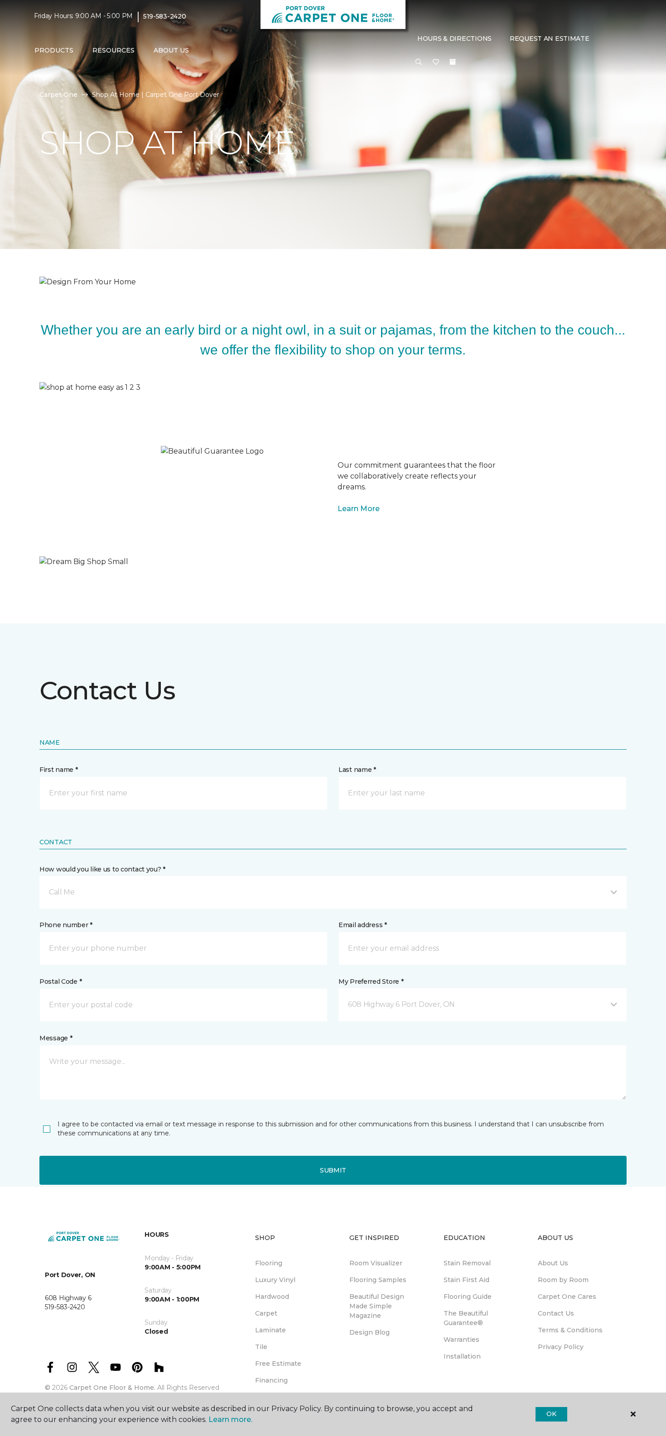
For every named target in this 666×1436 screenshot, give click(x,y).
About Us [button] (171, 50)
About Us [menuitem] (553, 1263)
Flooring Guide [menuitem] (468, 1296)
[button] (418, 62)
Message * (55, 1038)
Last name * (357, 769)
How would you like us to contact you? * (102, 869)
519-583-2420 (164, 16)
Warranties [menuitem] (461, 1339)
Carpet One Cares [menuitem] (567, 1296)
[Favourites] (435, 62)
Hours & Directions (454, 38)
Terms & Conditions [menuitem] (570, 1330)
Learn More (359, 508)
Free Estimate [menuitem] (278, 1363)
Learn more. (230, 1419)
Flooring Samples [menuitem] (377, 1280)
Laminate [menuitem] (270, 1330)
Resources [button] (113, 50)
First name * (58, 769)
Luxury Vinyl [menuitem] (275, 1280)
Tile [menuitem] (261, 1347)
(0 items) (452, 62)
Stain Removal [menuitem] (467, 1263)
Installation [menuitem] (462, 1356)
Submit (333, 1170)
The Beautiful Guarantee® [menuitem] (466, 1318)
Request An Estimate (549, 38)
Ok (551, 1414)
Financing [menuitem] (271, 1380)
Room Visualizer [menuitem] (375, 1263)
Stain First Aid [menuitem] (466, 1280)
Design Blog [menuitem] (369, 1332)
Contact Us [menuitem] (556, 1313)
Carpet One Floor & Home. (112, 1387)
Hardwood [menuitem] (272, 1296)
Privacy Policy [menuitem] (561, 1347)
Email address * (362, 925)
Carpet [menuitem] (266, 1313)
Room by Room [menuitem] (563, 1280)
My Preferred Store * (370, 981)
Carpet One (58, 95)
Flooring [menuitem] (268, 1263)
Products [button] (53, 50)
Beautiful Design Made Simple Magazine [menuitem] (376, 1306)
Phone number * (65, 925)
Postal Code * (60, 981)
